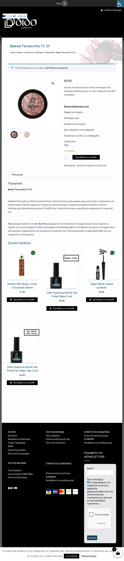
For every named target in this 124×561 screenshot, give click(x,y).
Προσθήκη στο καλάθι (86, 157)
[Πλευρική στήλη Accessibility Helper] (120, 3)
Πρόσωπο (39, 52)
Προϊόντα (28, 52)
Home (12, 52)
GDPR (10, 446)
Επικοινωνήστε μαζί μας (58, 439)
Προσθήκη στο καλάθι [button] (24, 299)
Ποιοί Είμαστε (14, 470)
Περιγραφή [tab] (17, 174)
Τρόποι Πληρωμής (17, 443)
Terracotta (49, 52)
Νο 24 (42, 224)
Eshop (20, 52)
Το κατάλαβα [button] (71, 556)
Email (90, 468)
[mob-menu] (62, 3)
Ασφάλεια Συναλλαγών (19, 439)
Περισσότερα (88, 556)
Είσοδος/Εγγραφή (112, 10)
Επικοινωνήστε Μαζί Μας (20, 474)
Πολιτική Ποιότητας (17, 477)
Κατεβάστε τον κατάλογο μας (60, 480)
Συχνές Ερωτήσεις (17, 450)
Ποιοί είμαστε (52, 435)
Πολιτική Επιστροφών (19, 453)
